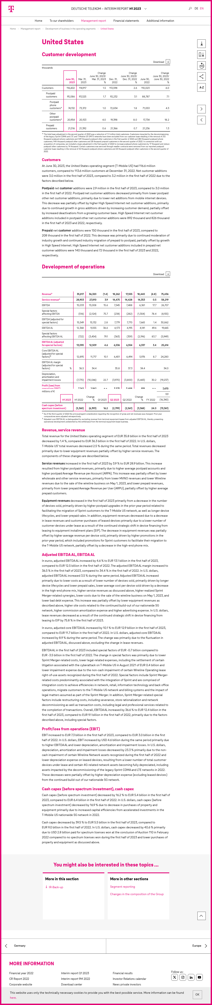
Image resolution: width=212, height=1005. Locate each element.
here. (13, 998)
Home (13, 29)
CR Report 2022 (19, 979)
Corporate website (20, 984)
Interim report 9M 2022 (75, 979)
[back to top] (201, 916)
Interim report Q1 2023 (75, 973)
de (196, 8)
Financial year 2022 (21, 973)
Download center (71, 984)
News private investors (127, 984)
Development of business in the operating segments (70, 29)
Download (158, 62)
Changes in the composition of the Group (137, 894)
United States (107, 29)
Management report (30, 29)
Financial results (123, 973)
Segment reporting (122, 887)
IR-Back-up (55, 887)
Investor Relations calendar (129, 979)
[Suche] (190, 8)
